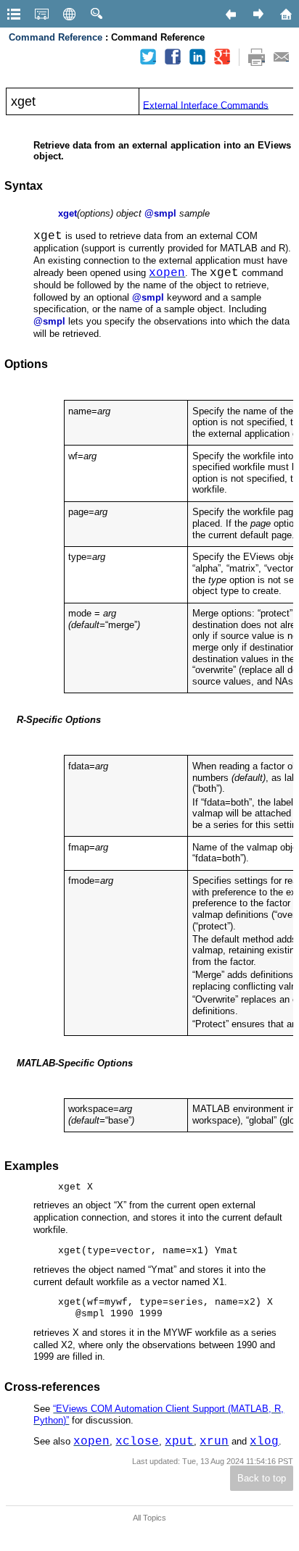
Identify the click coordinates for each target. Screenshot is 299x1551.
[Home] (285, 14)
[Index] (41, 14)
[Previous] (230, 14)
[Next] (257, 14)
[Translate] (69, 14)
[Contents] (14, 14)
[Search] (96, 14)
